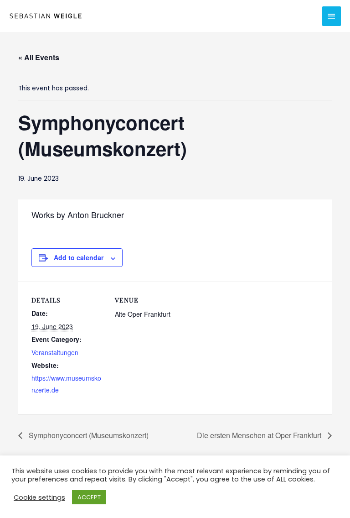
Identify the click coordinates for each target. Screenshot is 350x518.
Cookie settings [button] (39, 497)
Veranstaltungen (54, 352)
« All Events (38, 57)
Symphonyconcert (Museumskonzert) (88, 435)
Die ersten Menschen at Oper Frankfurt (260, 435)
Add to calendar (78, 257)
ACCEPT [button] (89, 497)
